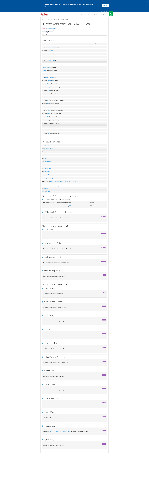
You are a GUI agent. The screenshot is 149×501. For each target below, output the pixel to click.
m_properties (73, 181)
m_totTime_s (48, 161)
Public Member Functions (46, 19)
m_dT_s (46, 158)
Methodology (89, 14)
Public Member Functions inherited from (52, 64)
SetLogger (49, 80)
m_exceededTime (48, 151)
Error (48, 116)
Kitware (101, 11)
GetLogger (51, 77)
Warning (48, 106)
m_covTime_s (48, 164)
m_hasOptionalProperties (49, 154)
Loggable (61, 64)
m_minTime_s (48, 168)
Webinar (105, 5)
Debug (48, 83)
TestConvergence (50, 50)
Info (48, 93)
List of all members (64, 19)
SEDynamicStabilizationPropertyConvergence (59, 181)
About (72, 14)
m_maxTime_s (48, 171)
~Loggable (47, 73)
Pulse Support (111, 15)
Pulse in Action (77, 14)
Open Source (105, 11)
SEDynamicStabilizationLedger (49, 43)
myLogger (46, 188)
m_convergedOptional (48, 148)
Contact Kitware (103, 14)
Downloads (96, 14)
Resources (83, 14)
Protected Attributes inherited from (51, 186)
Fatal (48, 126)
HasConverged (50, 53)
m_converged (47, 145)
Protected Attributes (56, 19)
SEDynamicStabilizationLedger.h (51, 28)
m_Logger (48, 191)
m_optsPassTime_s (49, 178)
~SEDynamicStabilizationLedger (51, 47)
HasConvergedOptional (52, 57)
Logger (90, 43)
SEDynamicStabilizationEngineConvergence (74, 43)
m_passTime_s (48, 174)
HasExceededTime (51, 60)
